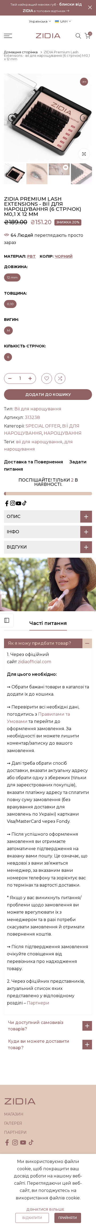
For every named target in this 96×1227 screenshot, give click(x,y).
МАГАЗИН (13, 1114)
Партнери (38, 1002)
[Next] (84, 118)
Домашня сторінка (21, 52)
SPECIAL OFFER (43, 426)
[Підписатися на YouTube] (18, 503)
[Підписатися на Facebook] (7, 503)
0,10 (10, 304)
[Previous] (12, 118)
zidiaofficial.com (34, 661)
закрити (90, 7)
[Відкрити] (6, 620)
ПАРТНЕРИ (15, 1132)
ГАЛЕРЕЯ (13, 1123)
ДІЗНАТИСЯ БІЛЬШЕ (45, 1209)
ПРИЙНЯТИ (67, 1218)
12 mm (12, 277)
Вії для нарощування (37, 408)
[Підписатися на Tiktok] (24, 503)
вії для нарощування (39, 441)
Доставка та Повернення (33, 461)
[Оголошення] (46, 7)
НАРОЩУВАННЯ (63, 433)
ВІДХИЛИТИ (32, 1218)
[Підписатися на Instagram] (12, 503)
